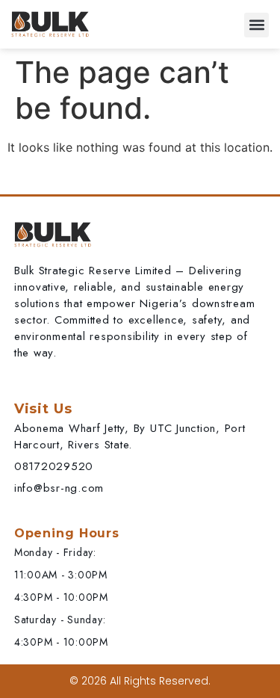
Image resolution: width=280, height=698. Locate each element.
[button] (256, 25)
